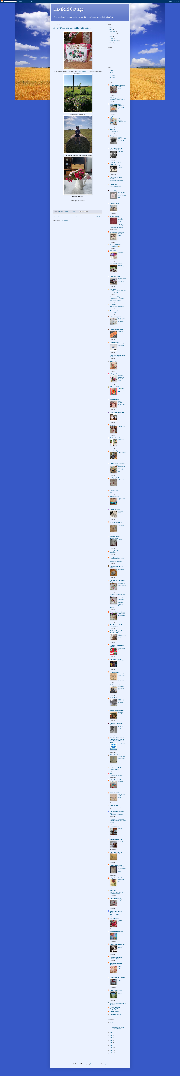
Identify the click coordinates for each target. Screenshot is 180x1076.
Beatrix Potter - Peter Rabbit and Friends (121, 319)
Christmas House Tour (120, 712)
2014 (111, 1043)
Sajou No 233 (121, 744)
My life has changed (120, 727)
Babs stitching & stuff (116, 839)
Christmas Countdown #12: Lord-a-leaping (121, 378)
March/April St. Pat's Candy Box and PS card (122, 469)
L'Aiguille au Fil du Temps (117, 878)
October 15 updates (120, 829)
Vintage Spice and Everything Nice (115, 1008)
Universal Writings (120, 992)
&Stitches (112, 774)
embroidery (113, 34)
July (112, 1025)
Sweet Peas (120, 252)
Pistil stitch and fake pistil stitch (122, 584)
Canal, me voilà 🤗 (115, 246)
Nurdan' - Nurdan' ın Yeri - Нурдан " (118, 595)
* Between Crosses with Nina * (116, 724)
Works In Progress (120, 967)
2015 (111, 1040)
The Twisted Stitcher (116, 264)
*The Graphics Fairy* (116, 98)
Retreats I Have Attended (116, 180)
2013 (111, 1045)
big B (111, 117)
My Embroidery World (116, 931)
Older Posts (99, 217)
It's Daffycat (113, 361)
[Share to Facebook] (85, 211)
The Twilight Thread (116, 659)
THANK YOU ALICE (121, 979)
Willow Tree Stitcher (115, 755)
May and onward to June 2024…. (121, 266)
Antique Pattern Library (82, 71)
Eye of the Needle (115, 793)
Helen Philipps (114, 251)
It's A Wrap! (121, 479)
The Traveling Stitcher (116, 852)
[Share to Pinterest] (87, 211)
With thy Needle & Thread (117, 612)
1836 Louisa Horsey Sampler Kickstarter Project (122, 869)
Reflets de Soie (114, 805)
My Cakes (112, 77)
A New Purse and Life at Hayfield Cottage (72, 27)
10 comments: (73, 211)
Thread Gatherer (114, 919)
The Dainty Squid (115, 685)
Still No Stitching (120, 166)
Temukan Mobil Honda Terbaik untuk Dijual (122, 279)
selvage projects (114, 40)
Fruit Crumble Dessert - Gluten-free (121, 88)
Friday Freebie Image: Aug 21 (117, 99)
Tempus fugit (113, 185)
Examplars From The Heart (118, 977)
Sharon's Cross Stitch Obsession (116, 178)
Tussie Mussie (113, 698)
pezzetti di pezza (114, 1012)
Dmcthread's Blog (115, 297)
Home (78, 217)
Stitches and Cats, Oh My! (117, 944)
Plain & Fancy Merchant (117, 710)
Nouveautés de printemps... (117, 306)
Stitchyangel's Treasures (116, 478)
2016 (111, 1038)
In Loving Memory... (120, 946)
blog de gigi (113, 289)
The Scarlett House (115, 898)
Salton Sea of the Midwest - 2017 (121, 688)
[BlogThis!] (82, 211)
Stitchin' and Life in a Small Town (116, 163)
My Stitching (113, 73)
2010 (111, 1053)
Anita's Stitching (114, 827)
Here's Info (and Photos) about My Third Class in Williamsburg (121, 677)
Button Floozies (114, 497)
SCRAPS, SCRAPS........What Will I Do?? (122, 138)
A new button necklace (121, 499)
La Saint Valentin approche (117, 807)
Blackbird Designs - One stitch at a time (117, 631)
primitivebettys (114, 451)
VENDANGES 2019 (121, 427)
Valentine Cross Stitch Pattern (122, 344)
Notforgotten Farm (115, 104)
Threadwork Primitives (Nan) (116, 567)
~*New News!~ (122, 452)
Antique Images (114, 216)
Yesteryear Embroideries (117, 136)
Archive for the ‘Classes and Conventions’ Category (117, 299)
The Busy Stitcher (115, 276)
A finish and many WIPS (121, 526)
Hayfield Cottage (68, 9)
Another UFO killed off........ (121, 757)
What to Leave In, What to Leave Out (121, 795)
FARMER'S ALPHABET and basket (121, 700)
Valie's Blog (113, 891)
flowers (111, 38)
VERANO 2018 (120, 540)
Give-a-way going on (121, 841)
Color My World (114, 203)
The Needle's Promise (116, 957)
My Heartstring (114, 399)
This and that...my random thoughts (117, 581)
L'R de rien (113, 305)
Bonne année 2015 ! (121, 880)
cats (110, 29)
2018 (111, 1032)
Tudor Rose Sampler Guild (117, 355)
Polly (119, 854)
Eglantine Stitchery (115, 387)
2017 (111, 1035)
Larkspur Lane (114, 491)
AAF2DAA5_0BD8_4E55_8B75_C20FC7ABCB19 (118, 291)
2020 (111, 1022)
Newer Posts (57, 217)
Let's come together (115, 317)
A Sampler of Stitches (116, 780)
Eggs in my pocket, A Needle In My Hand (116, 149)
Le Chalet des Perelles (116, 768)
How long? (120, 781)
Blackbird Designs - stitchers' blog (115, 537)
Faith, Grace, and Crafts (117, 412)
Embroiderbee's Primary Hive (117, 812)
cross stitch (112, 32)
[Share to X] (83, 211)
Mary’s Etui (113, 312)
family (111, 36)
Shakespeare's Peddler (116, 865)
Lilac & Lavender (115, 509)
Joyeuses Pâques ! (114, 769)
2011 (111, 1050)
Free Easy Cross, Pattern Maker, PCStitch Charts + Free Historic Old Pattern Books (117, 740)
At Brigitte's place (115, 557)
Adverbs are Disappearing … (117, 814)
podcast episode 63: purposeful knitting (118, 821)
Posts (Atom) (64, 220)
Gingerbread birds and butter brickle (122, 635)
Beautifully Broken (120, 511)
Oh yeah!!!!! (121, 661)
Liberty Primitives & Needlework (116, 551)
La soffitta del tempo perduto (116, 523)
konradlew (93, 1064)
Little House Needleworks (117, 232)
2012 (111, 1048)
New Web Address (114, 914)
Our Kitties (112, 75)
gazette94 (112, 425)
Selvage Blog (113, 191)
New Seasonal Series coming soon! (121, 615)
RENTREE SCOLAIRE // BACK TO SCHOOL (116, 893)
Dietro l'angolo (114, 311)
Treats (119, 363)
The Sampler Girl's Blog (117, 819)
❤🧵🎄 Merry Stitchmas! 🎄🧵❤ (121, 389)
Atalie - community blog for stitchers (118, 1003)
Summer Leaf (121, 569)
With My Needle (114, 672)
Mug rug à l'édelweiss (115, 186)
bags (111, 27)
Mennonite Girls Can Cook (117, 85)
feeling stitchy (114, 374)
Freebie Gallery (114, 342)
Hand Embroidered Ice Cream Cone (122, 120)
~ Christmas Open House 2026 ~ (121, 107)
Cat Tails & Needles (115, 1014)
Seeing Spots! (121, 900)
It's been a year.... (114, 626)
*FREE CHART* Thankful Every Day (122, 403)
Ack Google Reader (115, 958)
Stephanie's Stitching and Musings (117, 646)
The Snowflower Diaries (116, 438)
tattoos (111, 43)
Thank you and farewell (116, 775)
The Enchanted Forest (116, 990)
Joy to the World (120, 234)
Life (111, 492)
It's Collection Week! (121, 649)
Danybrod (113, 130)
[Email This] (80, 211)
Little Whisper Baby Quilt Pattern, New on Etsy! (122, 194)
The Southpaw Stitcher (116, 330)
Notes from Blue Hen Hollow (116, 964)
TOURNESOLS (114, 131)
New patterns (121, 439)
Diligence (120, 331)
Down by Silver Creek (116, 625)
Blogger (105, 1064)
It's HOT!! (120, 151)
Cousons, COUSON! (115, 245)
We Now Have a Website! (116, 356)
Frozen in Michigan (120, 921)
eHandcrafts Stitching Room (116, 912)
